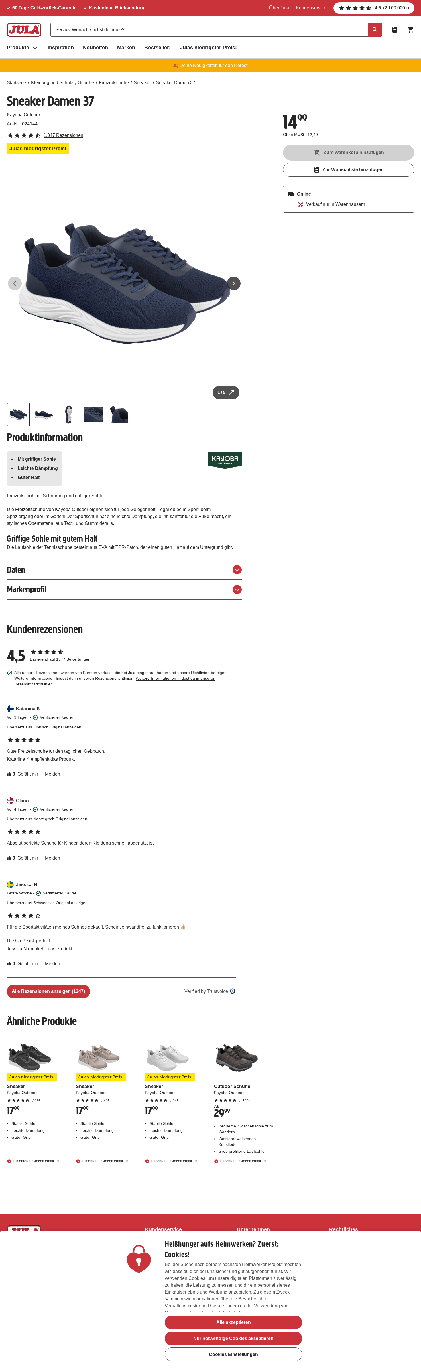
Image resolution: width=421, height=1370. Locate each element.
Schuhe (86, 82)
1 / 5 (221, 392)
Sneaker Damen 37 (175, 82)
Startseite (16, 82)
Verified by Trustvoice (206, 991)
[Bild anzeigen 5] (119, 414)
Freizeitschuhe (114, 82)
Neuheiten (95, 47)
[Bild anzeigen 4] (93, 414)
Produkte (18, 47)
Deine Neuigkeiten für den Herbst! (214, 65)
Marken (126, 47)
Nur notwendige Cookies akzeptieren (233, 1338)
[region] (210, 1300)
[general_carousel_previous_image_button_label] (15, 283)
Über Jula (279, 7)
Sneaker (142, 82)
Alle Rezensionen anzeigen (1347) (48, 991)
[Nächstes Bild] (234, 283)
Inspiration (61, 47)
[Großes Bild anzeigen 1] (124, 283)
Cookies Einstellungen (233, 1354)
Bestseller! (157, 47)
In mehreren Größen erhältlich (36, 1161)
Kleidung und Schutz (52, 82)
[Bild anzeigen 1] (18, 414)
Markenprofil (26, 589)
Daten (16, 570)
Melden (52, 774)
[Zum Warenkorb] (411, 30)
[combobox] (216, 30)
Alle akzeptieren (233, 1322)
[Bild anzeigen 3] (68, 414)
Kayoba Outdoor (23, 114)
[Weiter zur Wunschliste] (395, 30)
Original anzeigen (65, 727)
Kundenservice (311, 7)
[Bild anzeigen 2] (43, 414)
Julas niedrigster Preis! (208, 47)
